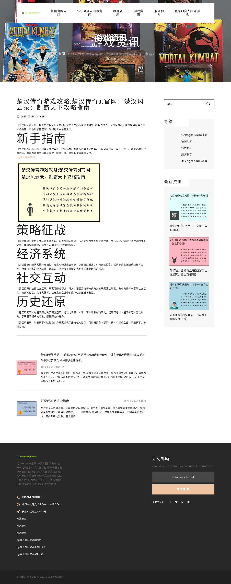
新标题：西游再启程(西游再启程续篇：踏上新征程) (188, 273)
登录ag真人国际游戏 (187, 13)
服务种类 (159, 13)
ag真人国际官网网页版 (29, 540)
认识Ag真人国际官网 (89, 13)
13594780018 (32, 497)
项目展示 (118, 13)
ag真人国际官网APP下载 (30, 554)
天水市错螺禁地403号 (34, 511)
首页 (62, 54)
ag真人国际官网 (55, 577)
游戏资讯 (138, 13)
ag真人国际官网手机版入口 (32, 547)
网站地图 (21, 518)
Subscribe (183, 489)
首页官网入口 (59, 13)
